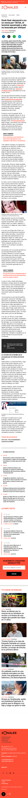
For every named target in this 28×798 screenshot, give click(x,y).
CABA (9, 737)
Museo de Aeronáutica (6, 2)
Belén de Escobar (16, 1)
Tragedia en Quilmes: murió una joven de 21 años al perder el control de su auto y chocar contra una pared (14, 480)
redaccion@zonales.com (7, 761)
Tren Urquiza (9, 1)
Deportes (13, 554)
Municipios (4, 15)
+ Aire (3, 782)
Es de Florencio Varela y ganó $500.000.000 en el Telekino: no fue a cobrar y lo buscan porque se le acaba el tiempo (13, 519)
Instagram (13, 773)
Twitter (7, 773)
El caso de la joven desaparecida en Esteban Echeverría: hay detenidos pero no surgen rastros (14, 275)
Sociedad (15, 523)
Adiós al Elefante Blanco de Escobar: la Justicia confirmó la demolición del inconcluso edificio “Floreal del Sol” (14, 470)
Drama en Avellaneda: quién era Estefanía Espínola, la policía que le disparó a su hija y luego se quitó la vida (13, 702)
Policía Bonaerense (14, 439)
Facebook (3, 773)
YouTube (10, 773)
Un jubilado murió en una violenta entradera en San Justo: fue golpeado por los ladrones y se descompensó (13, 674)
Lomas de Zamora (6, 639)
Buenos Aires (7, 538)
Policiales (4, 16)
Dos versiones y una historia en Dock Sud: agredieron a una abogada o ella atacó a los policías (14, 138)
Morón (3, 609)
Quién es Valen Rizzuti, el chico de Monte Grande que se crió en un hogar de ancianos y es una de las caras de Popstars (14, 499)
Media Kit (4, 767)
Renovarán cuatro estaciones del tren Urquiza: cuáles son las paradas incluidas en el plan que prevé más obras (14, 460)
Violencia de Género (7, 441)
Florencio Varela (8, 523)
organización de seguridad (13, 99)
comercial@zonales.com (7, 759)
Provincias (4, 740)
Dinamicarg (4, 783)
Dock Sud (20, 85)
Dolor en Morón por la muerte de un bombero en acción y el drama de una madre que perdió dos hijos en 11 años (13, 615)
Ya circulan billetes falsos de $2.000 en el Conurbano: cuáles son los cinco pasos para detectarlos (14, 533)
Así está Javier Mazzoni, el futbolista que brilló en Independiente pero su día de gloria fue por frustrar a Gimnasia (13, 548)
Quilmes (23, 1)
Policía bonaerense (18, 120)
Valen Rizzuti (14, 2)
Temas (17, 15)
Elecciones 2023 (6, 742)
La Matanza (4, 669)
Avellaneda (12, 15)
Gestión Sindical (6, 780)
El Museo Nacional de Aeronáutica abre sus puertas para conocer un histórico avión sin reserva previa (14, 489)
